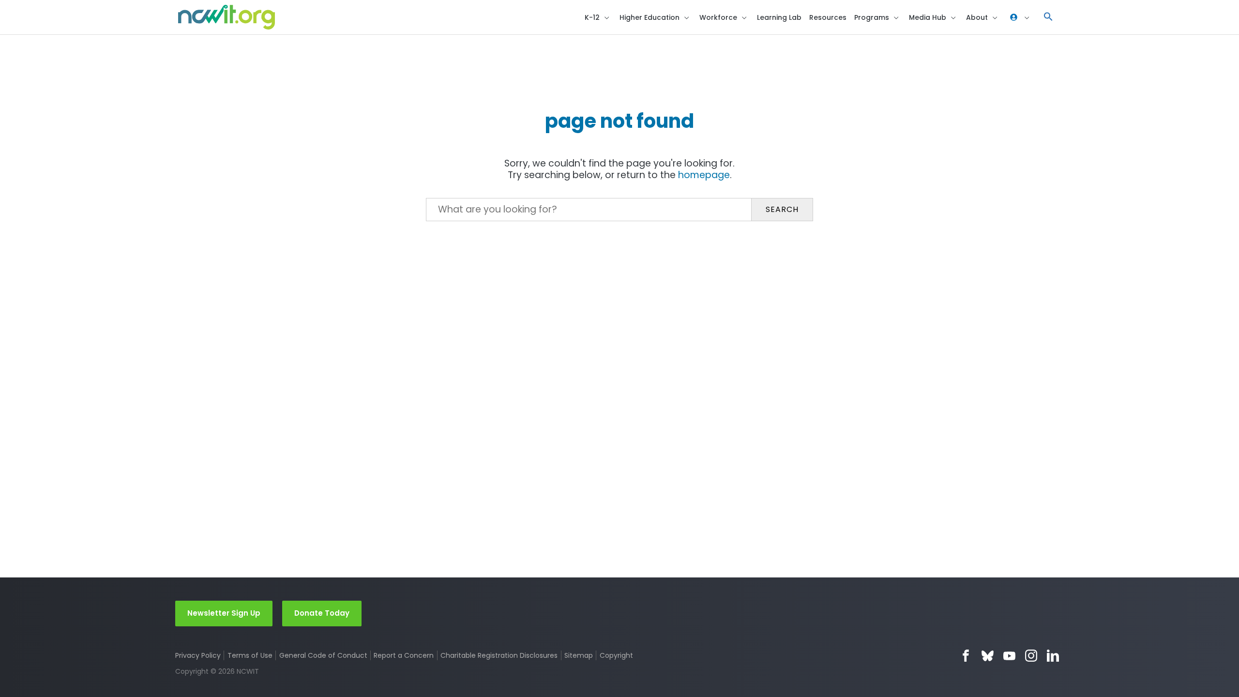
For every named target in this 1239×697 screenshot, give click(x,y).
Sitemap (578, 655)
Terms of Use (249, 655)
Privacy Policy (198, 655)
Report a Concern (404, 655)
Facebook (966, 656)
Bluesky (988, 656)
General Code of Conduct (323, 655)
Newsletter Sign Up (223, 613)
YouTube (1009, 656)
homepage (704, 175)
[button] (1048, 17)
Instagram (1031, 656)
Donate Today (321, 613)
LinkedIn (1053, 656)
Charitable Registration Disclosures (499, 655)
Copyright (616, 655)
